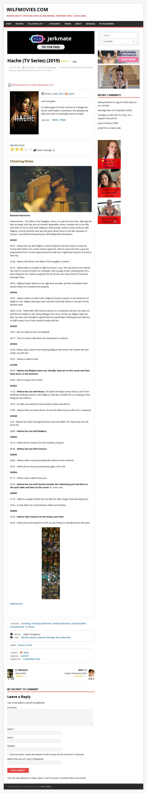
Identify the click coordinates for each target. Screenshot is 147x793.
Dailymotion (16, 603)
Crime (29, 645)
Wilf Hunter (30, 67)
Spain (71, 93)
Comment (12, 707)
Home (8, 24)
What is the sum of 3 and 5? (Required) (25, 759)
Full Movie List (35, 24)
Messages (90, 24)
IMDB (54, 120)
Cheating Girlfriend (75, 67)
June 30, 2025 (15, 67)
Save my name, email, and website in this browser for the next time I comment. (47, 754)
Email (10, 737)
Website (11, 746)
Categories (54, 24)
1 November (29, 659)
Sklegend (52, 67)
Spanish (25, 655)
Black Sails (116, 128)
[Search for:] (119, 35)
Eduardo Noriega (46, 637)
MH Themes (46, 786)
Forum (67, 24)
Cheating (63, 67)
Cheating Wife (23, 70)
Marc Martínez (63, 637)
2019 (60, 93)
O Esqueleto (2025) (123, 110)
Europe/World (36, 70)
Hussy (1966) (112, 123)
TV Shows (47, 70)
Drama (21, 645)
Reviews (19, 24)
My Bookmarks (106, 24)
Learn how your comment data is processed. (65, 778)
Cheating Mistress (61, 623)
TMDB (63, 120)
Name (10, 729)
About (78, 24)
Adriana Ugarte (29, 637)
